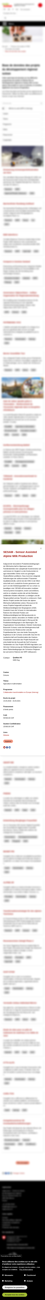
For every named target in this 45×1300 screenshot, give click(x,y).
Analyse (30, 1281)
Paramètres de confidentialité (11, 1256)
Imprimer (8, 741)
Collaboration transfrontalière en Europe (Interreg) (20, 692)
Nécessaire (9, 1275)
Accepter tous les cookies (14, 1295)
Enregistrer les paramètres (14, 1287)
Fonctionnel (31, 1275)
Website (6, 735)
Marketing (8, 1281)
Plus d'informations (26, 1269)
